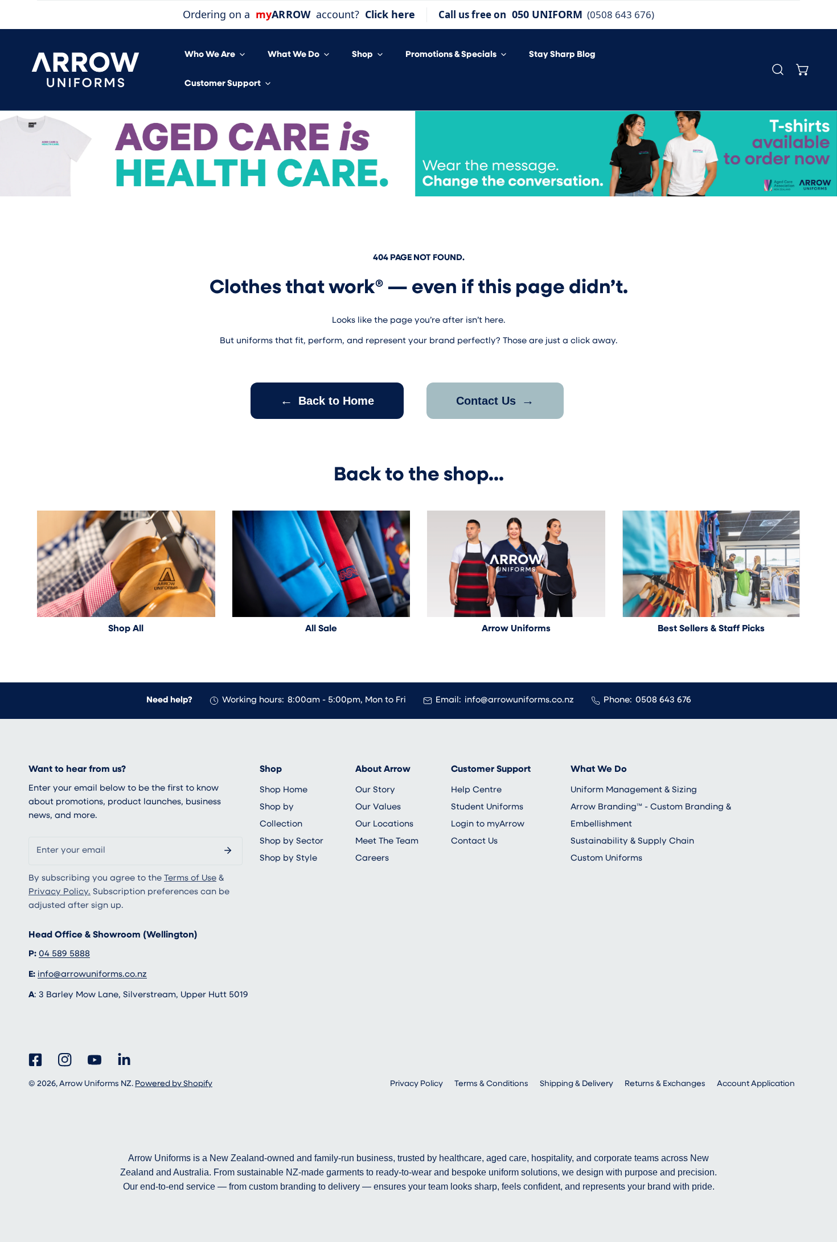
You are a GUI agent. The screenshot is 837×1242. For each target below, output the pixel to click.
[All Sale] (321, 564)
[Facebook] (35, 1060)
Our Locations (384, 824)
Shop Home (283, 790)
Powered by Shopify (173, 1084)
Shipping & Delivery (576, 1084)
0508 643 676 (663, 700)
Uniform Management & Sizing (634, 790)
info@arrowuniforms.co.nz (519, 700)
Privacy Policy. (59, 892)
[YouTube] (94, 1060)
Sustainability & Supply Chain (632, 841)
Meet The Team (387, 841)
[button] (214, 54)
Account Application (756, 1084)
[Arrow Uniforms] (516, 564)
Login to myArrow (487, 824)
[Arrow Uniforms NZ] (85, 70)
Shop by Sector (291, 841)
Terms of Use (190, 878)
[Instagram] (65, 1060)
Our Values (378, 807)
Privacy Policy (416, 1084)
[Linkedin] (124, 1060)
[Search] (777, 69)
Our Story (375, 790)
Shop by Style (288, 858)
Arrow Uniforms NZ (95, 1084)
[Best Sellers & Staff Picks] (711, 564)
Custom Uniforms (606, 858)
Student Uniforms (487, 807)
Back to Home (327, 400)
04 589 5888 (64, 954)
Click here (390, 14)
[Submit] (227, 850)
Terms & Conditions (491, 1084)
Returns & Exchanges (665, 1084)
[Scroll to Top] (816, 1181)
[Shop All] (126, 564)
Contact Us (495, 400)
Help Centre (476, 790)
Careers (372, 858)
